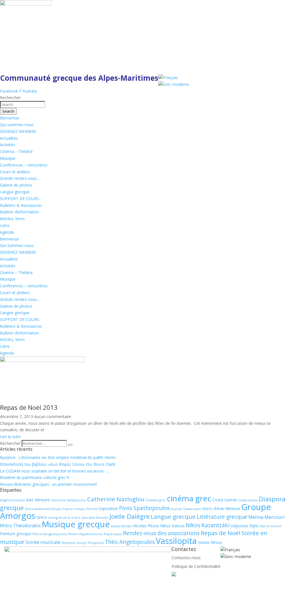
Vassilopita (176, 540)
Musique (8, 158)
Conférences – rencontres (23, 165)
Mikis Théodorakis (20, 525)
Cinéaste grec (156, 500)
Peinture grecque (15, 533)
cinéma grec (189, 498)
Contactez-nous (186, 557)
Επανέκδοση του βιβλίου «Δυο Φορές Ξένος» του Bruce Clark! (57, 464)
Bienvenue (9, 118)
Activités (7, 144)
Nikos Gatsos (172, 525)
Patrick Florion (271, 526)
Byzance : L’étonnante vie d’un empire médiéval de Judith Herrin (57, 457)
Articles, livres (12, 218)
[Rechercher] (70, 445)
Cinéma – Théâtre (16, 151)
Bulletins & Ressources (21, 205)
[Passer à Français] (168, 77)
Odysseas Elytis (245, 525)
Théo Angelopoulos (130, 542)
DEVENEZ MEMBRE (18, 131)
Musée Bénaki (121, 526)
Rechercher (11, 443)
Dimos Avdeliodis (37, 509)
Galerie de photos (16, 185)
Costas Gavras (248, 500)
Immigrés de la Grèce (64, 518)
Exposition (108, 508)
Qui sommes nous (17, 124)
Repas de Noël (220, 533)
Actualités (9, 138)
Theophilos (95, 543)
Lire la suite (10, 436)
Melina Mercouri (266, 517)
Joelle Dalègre (130, 516)
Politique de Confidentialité (196, 566)
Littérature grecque (222, 516)
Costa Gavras (225, 499)
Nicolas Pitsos (146, 525)
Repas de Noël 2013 (29, 407)
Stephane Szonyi (74, 543)
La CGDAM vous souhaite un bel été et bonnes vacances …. (54, 471)
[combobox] (22, 104)
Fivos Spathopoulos (144, 508)
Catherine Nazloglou (115, 499)
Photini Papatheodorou (85, 534)
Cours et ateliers (15, 171)
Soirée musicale (42, 542)
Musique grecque (76, 524)
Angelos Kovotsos (12, 500)
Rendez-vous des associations (161, 533)
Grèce (41, 517)
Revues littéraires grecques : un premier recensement (48, 484)
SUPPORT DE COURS (19, 198)
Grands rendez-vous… (20, 178)
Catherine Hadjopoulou (68, 500)
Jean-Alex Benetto (95, 518)
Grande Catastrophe (186, 509)
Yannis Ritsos (210, 542)
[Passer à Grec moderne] (173, 84)
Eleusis (56, 509)
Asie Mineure (38, 499)
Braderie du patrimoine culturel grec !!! (34, 477)
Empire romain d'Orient (80, 509)
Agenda (7, 232)
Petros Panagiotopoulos (49, 534)
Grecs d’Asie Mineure (221, 508)
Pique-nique (113, 534)
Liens (5, 225)
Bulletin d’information (19, 212)
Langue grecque (14, 191)
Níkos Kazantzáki (207, 525)
